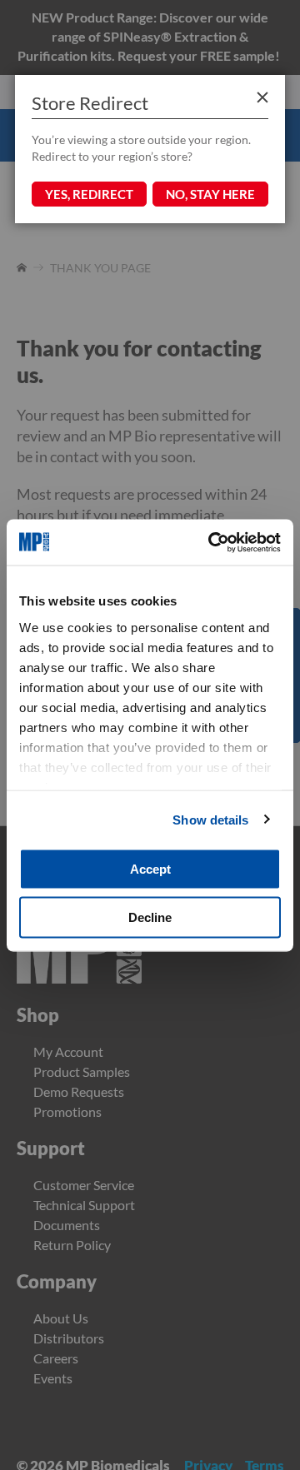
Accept (150, 869)
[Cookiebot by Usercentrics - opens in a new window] (211, 542)
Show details (210, 819)
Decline (150, 916)
